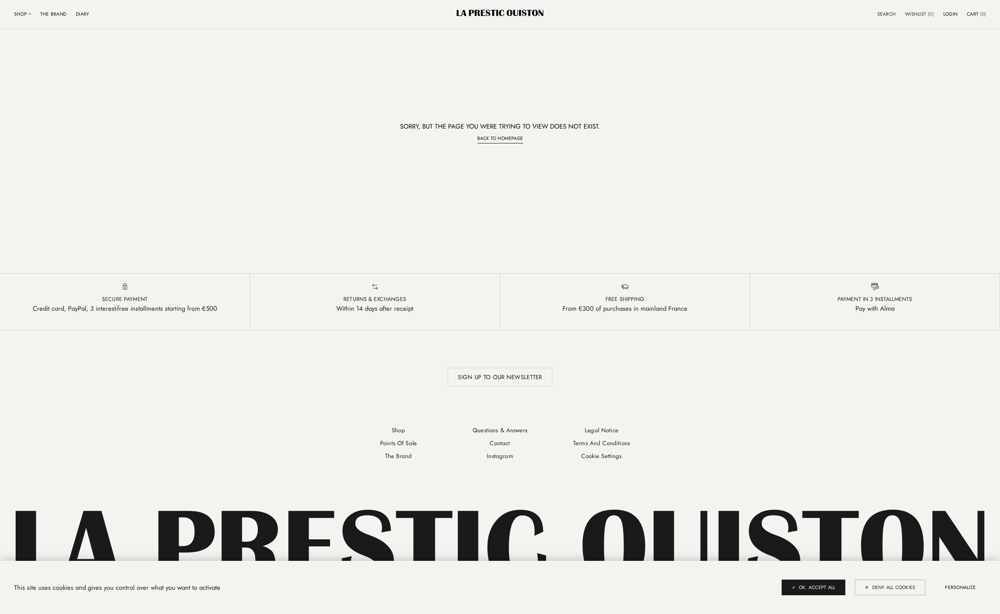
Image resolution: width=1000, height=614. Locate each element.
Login (950, 14)
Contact (500, 443)
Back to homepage (500, 138)
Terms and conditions (601, 443)
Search (886, 14)
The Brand (53, 14)
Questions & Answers (500, 430)
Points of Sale (398, 443)
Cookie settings (601, 456)
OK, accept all (817, 587)
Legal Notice (601, 430)
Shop (398, 430)
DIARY (82, 14)
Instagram (500, 456)
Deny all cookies (894, 587)
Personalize (960, 587)
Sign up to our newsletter (500, 377)
